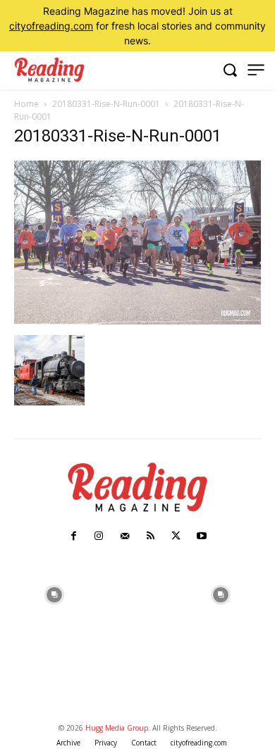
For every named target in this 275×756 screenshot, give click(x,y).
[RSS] (150, 536)
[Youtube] (201, 536)
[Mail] (125, 536)
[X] (175, 536)
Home (26, 104)
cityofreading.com (51, 26)
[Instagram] (98, 536)
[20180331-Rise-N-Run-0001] (137, 321)
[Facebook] (73, 536)
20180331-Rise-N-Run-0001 (106, 104)
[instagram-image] (54, 593)
